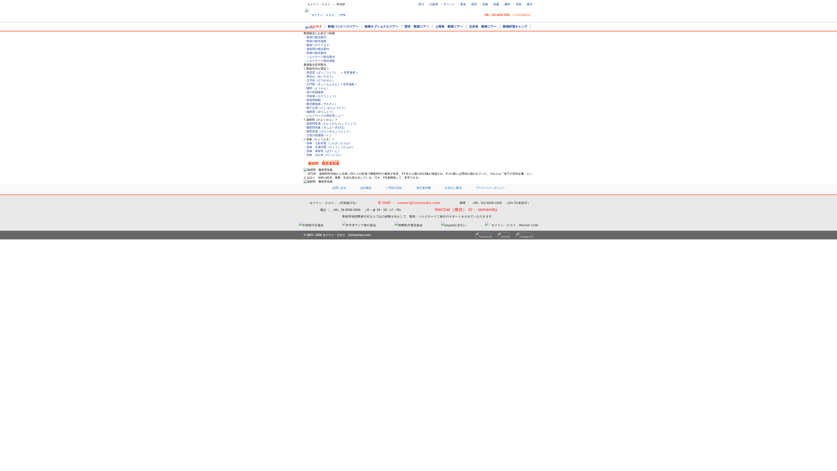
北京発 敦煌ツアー (483, 26)
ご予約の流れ (394, 187)
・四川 (419, 4)
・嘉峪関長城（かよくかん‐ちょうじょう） (331, 123)
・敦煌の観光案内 (315, 37)
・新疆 (495, 4)
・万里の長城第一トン (318, 135)
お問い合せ (339, 187)
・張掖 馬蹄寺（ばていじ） (322, 151)
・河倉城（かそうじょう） (321, 96)
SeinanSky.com (359, 235)
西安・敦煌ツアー (417, 26)
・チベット (448, 4)
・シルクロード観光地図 (319, 60)
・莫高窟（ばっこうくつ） (331, 72)
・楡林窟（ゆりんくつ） (319, 111)
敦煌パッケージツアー (343, 26)
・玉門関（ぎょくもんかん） (330, 84)
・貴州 (528, 4)
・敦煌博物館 (312, 100)
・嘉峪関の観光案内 (316, 49)
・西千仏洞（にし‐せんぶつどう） (325, 107)
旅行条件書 (424, 187)
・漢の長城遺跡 (313, 92)
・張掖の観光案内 (315, 53)
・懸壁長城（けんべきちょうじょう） (328, 131)
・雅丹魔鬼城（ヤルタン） (321, 104)
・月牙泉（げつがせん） (319, 80)
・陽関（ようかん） (316, 88)
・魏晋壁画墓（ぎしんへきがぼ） (325, 127)
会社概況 (366, 187)
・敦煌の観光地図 (315, 41)
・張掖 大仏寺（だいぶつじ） (323, 155)
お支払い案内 (453, 187)
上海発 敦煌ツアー (449, 26)
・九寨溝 (432, 4)
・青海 (461, 4)
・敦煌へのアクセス (316, 45)
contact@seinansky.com (418, 202)
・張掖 (484, 4)
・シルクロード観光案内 (319, 56)
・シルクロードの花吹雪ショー (323, 115)
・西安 (472, 4)
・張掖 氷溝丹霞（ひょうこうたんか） (329, 147)
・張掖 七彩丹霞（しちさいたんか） (328, 143)
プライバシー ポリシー (490, 187)
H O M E (316, 26)
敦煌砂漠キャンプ (515, 26)
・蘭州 (506, 4)
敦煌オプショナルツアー (381, 26)
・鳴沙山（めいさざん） (319, 76)
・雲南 (517, 4)
